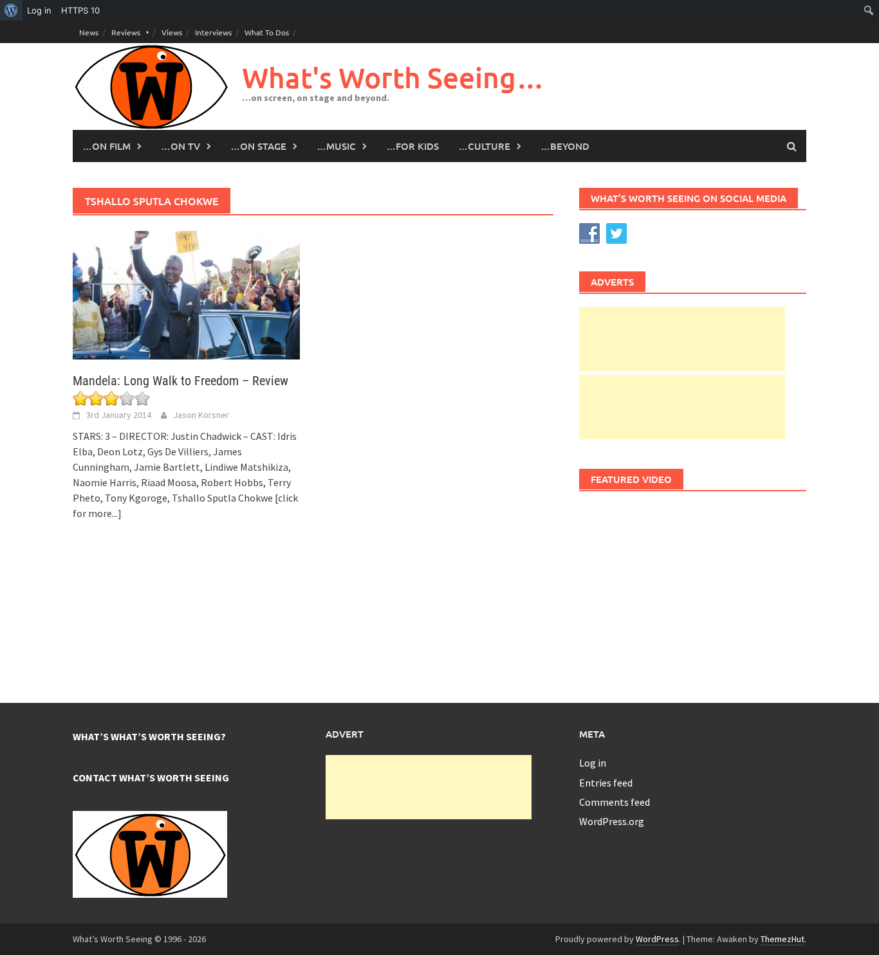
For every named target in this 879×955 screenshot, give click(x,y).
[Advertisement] (682, 339)
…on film (106, 146)
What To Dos (267, 32)
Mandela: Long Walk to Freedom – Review (180, 380)
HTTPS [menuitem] (80, 10)
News (88, 32)
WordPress (657, 939)
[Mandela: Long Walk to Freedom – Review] (186, 293)
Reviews (125, 32)
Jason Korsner (201, 415)
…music (336, 146)
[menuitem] (11, 10)
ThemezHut (782, 939)
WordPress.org (611, 821)
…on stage (258, 146)
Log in (592, 762)
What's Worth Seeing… (393, 77)
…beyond (565, 146)
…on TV (180, 146)
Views (172, 32)
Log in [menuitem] (39, 10)
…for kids (412, 146)
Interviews (213, 32)
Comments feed (614, 802)
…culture (484, 146)
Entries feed (606, 782)
